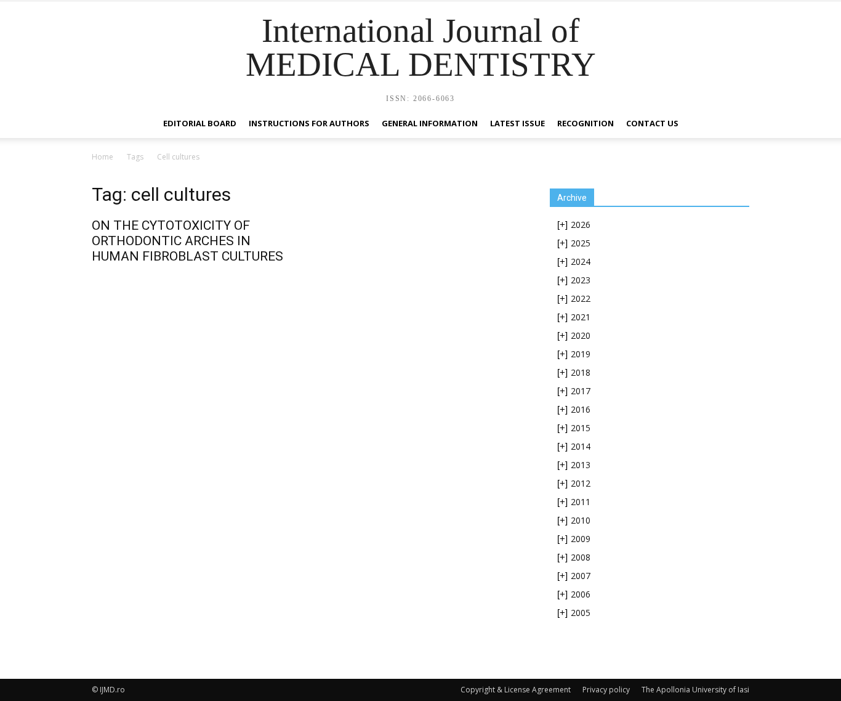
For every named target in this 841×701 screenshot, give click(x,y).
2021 (580, 317)
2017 (580, 391)
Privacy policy (606, 689)
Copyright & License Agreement (516, 689)
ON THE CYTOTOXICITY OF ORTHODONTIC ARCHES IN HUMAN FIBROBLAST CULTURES (187, 241)
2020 (580, 335)
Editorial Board (199, 123)
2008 (580, 557)
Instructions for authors (309, 123)
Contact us (652, 123)
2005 (580, 612)
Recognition (585, 123)
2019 (580, 354)
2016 (580, 409)
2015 (580, 428)
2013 (580, 465)
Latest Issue (517, 123)
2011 (580, 502)
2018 (580, 372)
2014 (580, 446)
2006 (580, 594)
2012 (580, 483)
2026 (580, 224)
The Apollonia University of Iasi (695, 689)
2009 (580, 539)
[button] (734, 124)
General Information (430, 123)
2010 (580, 520)
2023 (580, 280)
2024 (580, 261)
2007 (580, 575)
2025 (580, 243)
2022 (580, 298)
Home (102, 157)
